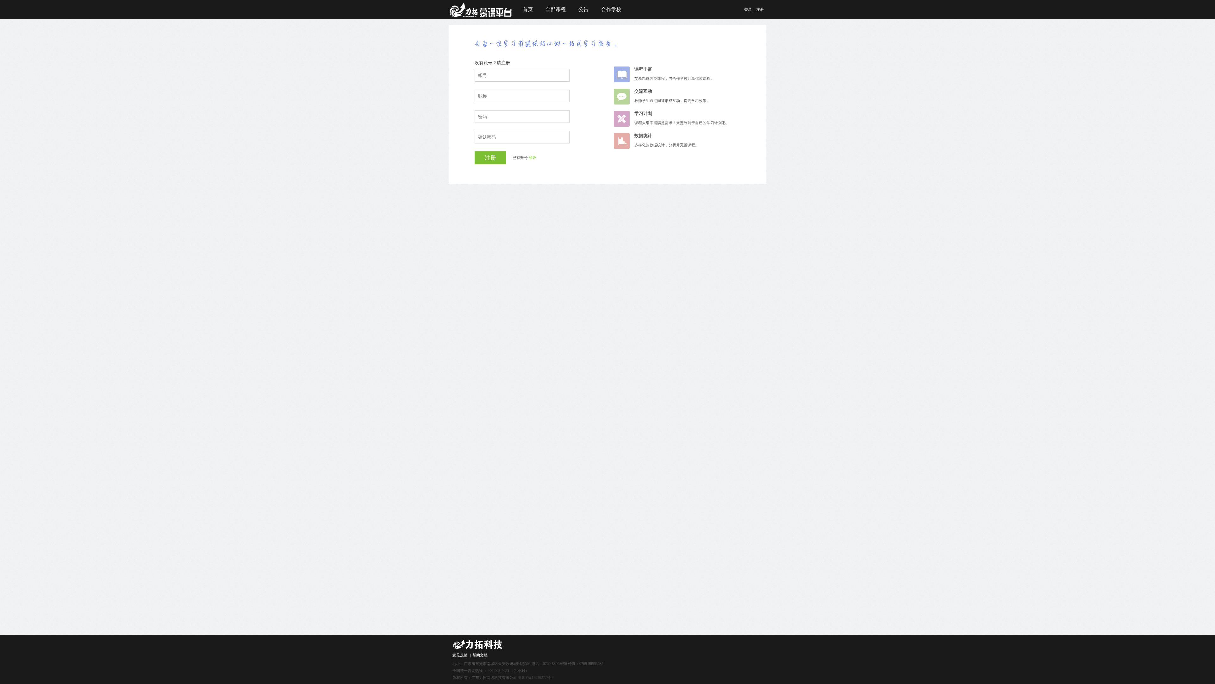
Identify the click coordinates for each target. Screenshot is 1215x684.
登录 (748, 9)
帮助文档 (480, 655)
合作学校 (611, 9)
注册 (760, 9)
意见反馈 (460, 655)
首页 (528, 9)
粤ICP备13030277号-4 (536, 677)
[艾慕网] (481, 16)
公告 (583, 9)
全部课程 (555, 9)
